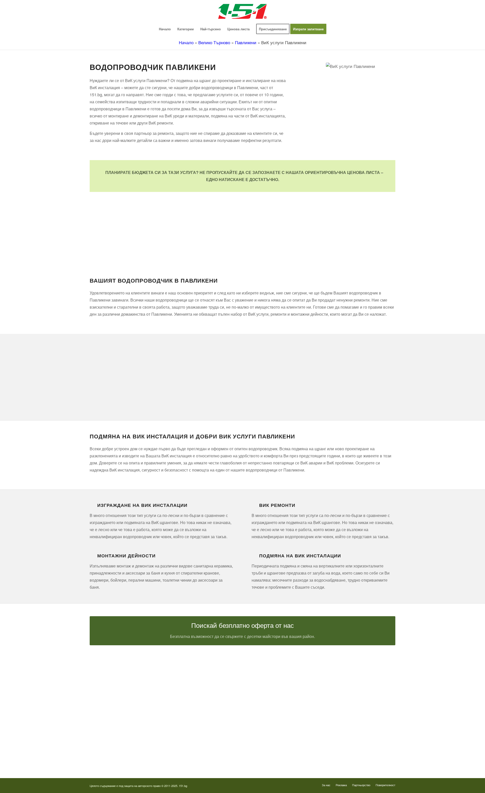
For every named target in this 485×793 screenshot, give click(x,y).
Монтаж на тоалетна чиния (110, 711)
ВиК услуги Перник (104, 730)
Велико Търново (214, 42)
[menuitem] (165, 29)
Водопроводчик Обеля (269, 692)
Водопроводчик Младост (271, 702)
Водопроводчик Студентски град (277, 739)
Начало (186, 42)
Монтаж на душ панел (107, 692)
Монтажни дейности (126, 555)
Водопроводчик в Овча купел (274, 720)
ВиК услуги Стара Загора (109, 748)
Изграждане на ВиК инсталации (142, 505)
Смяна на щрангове (105, 702)
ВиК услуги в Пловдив (107, 739)
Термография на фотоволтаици (276, 748)
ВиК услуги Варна (103, 758)
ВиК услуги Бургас (104, 720)
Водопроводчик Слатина (270, 730)
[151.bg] (242, 11)
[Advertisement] (242, 227)
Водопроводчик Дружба (270, 674)
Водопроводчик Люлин (269, 683)
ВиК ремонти (277, 505)
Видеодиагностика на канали (112, 683)
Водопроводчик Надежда (271, 711)
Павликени (245, 42)
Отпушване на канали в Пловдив (277, 758)
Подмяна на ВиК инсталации (300, 555)
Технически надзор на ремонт (112, 674)
